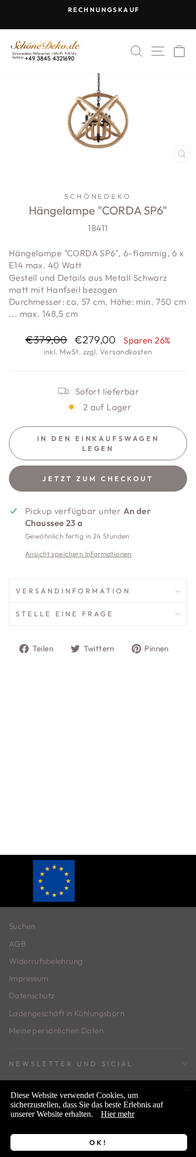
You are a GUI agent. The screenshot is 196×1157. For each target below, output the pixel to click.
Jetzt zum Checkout (98, 478)
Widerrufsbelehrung (46, 961)
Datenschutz (32, 995)
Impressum (29, 978)
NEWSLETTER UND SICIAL (71, 1063)
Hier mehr (117, 1114)
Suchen (22, 926)
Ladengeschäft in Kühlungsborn (66, 1013)
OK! (98, 1142)
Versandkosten (126, 351)
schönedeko (98, 196)
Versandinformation (73, 591)
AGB (17, 944)
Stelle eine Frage (65, 614)
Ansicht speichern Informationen (78, 554)
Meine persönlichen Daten (56, 1030)
